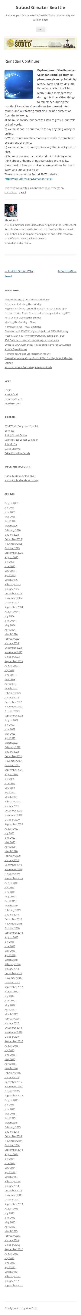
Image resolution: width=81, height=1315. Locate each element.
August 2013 (11, 1208)
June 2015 (10, 1109)
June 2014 (10, 1163)
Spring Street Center (16, 435)
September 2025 (14, 552)
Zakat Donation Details (17, 453)
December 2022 (13, 702)
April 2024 (10, 629)
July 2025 (9, 561)
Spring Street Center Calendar (21, 439)
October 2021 (12, 765)
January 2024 (12, 643)
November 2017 (13, 978)
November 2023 (13, 652)
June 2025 (10, 566)
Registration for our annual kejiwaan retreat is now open (36, 308)
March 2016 (11, 1068)
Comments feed (13, 399)
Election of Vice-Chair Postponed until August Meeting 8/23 (37, 313)
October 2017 (12, 982)
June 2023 (10, 675)
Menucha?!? (67, 271)
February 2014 (13, 1181)
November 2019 (13, 869)
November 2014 (13, 1140)
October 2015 (12, 1091)
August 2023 (11, 665)
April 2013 (10, 1226)
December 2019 (13, 864)
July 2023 (9, 670)
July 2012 (9, 1258)
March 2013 (11, 1231)
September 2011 (14, 1285)
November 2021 (13, 760)
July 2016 (9, 1050)
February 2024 (13, 638)
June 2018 (10, 946)
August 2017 (11, 991)
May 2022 (10, 733)
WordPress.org (13, 403)
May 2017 (10, 1005)
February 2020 (13, 855)
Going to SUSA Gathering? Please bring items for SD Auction (38, 344)
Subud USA (11, 444)
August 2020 (11, 828)
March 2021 (11, 797)
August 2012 (11, 1253)
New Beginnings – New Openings (23, 326)
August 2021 (11, 774)
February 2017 (13, 1018)
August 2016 (11, 1045)
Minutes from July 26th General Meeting (27, 299)
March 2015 (11, 1122)
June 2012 (10, 1262)
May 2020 (10, 842)
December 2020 (13, 810)
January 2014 (12, 1186)
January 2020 (12, 860)
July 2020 (9, 833)
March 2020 (11, 851)
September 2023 (14, 661)
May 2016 (10, 1059)
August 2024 (11, 611)
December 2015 (13, 1082)
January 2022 (12, 751)
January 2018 (12, 969)
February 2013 (13, 1235)
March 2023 (11, 688)
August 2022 (11, 720)
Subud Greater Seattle (40, 7)
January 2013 (12, 1240)
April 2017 (10, 1009)
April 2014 (10, 1172)
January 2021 (12, 806)
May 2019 (10, 896)
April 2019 (10, 901)
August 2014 (11, 1154)
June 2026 (10, 512)
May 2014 (10, 1168)
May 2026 (10, 516)
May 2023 (10, 679)
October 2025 (12, 548)
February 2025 (13, 584)
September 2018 (14, 932)
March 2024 (11, 634)
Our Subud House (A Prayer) (20, 476)
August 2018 (11, 937)
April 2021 (10, 792)
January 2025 (12, 589)
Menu (40, 29)
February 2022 (13, 747)
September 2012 (14, 1249)
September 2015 (14, 1095)
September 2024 (14, 607)
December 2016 (13, 1027)
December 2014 (13, 1136)
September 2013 (14, 1204)
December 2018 (13, 919)
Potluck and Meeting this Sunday (23, 304)
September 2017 (14, 987)
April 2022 (10, 738)
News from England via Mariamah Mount (27, 353)
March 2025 (11, 580)
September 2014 (14, 1149)
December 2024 (13, 593)
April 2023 (10, 684)
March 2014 (11, 1177)
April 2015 (10, 1118)
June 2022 (10, 729)
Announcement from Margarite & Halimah (28, 367)
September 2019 (14, 878)
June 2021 (10, 783)
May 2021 (10, 788)
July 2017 (9, 996)
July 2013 (9, 1213)
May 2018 (10, 950)
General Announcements (46, 188)
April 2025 (10, 575)
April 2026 (10, 521)
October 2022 (12, 711)
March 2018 (11, 959)
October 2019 (12, 874)
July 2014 (9, 1158)
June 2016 (10, 1054)
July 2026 (9, 507)
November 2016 (13, 1032)
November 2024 (13, 598)
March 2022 (11, 742)
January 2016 (12, 1077)
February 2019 (13, 910)
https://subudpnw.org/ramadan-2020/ (29, 179)
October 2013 (12, 1199)
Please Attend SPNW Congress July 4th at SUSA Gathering (36, 331)
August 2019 (11, 883)
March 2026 (11, 525)
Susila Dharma (13, 448)
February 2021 (13, 801)
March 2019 (11, 905)
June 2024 (10, 620)
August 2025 (11, 557)
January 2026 (12, 534)
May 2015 (10, 1113)
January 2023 (12, 697)
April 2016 (10, 1063)
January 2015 (12, 1131)
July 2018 (9, 941)
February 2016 (13, 1073)
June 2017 (10, 1000)
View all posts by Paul (18, 243)
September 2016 (14, 1041)
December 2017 (13, 973)
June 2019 (10, 892)
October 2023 (12, 656)
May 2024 (10, 625)
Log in (8, 390)
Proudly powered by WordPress (21, 1308)
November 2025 (13, 543)
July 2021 (9, 779)
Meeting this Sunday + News (20, 322)
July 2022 (9, 724)
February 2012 (13, 1276)
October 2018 (12, 928)
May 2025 (10, 571)
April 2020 (10, 846)
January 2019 (12, 914)
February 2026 (13, 530)
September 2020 (14, 824)
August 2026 (11, 503)
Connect (9, 430)
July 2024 (9, 616)
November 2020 (13, 815)
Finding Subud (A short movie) (21, 480)
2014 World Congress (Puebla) (21, 426)
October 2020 (12, 819)
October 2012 (12, 1244)
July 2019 (9, 887)
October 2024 (12, 602)
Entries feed (11, 394)
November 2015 (13, 1086)
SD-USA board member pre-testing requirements (32, 340)
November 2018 (13, 923)
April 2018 (10, 955)
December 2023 (13, 647)
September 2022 (14, 715)
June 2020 (10, 837)
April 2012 (10, 1267)
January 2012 (12, 1281)
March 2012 (11, 1272)
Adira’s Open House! (16, 349)
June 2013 (10, 1217)
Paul (23, 192)
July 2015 (9, 1104)
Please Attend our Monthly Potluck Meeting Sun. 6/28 (34, 335)
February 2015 (13, 1127)
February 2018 (13, 964)
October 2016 (12, 1036)
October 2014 (12, 1145)
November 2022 (13, 706)
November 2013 (13, 1195)
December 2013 (13, 1190)
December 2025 (13, 539)
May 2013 (10, 1222)
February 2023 (13, 693)
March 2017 (11, 1014)
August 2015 (11, 1100)
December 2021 (13, 756)
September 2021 (14, 770)
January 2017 (12, 1023)
